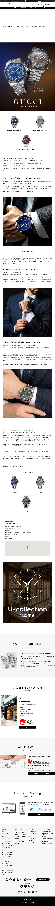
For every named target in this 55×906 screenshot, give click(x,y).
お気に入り (34, 4)
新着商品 (3, 874)
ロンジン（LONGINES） (6, 840)
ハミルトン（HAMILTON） (7, 852)
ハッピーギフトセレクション (21, 841)
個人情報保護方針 (45, 840)
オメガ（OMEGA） (5, 833)
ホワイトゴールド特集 (19, 832)
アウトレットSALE (33, 7)
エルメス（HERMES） (6, 849)
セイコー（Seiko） (5, 863)
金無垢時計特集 (18, 838)
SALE (3, 876)
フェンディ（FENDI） (6, 868)
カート (27, 4)
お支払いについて (32, 833)
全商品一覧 (4, 829)
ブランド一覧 (13, 7)
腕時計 (18, 26)
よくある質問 (31, 829)
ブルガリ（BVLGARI (6, 843)
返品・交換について (33, 836)
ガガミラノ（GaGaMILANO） (7, 870)
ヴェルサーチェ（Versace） (7, 854)
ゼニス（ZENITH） (5, 850)
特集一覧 (17, 843)
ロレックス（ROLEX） (6, 831)
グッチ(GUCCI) (22, 26)
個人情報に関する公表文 (47, 843)
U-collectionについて (46, 827)
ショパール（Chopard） (6, 859)
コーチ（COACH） (5, 861)
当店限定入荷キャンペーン (20, 840)
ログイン (41, 4)
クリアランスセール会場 (20, 836)
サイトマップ (31, 842)
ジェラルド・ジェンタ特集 (20, 834)
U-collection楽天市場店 (46, 831)
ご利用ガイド (49, 4)
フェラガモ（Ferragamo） (7, 856)
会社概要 (44, 836)
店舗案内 (43, 7)
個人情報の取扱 (45, 841)
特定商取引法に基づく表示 (47, 838)
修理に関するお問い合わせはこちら (41, 773)
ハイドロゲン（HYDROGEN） (7, 872)
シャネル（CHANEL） (6, 847)
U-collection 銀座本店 (47, 6)
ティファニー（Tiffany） (6, 867)
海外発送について (41, 814)
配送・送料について (33, 831)
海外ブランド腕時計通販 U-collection (9, 26)
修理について (31, 838)
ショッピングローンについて (34, 835)
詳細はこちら (27, 727)
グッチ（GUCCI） (5, 858)
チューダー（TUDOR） (6, 838)
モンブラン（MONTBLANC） (7, 865)
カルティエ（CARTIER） (6, 841)
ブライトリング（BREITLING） (8, 845)
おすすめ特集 (23, 7)
